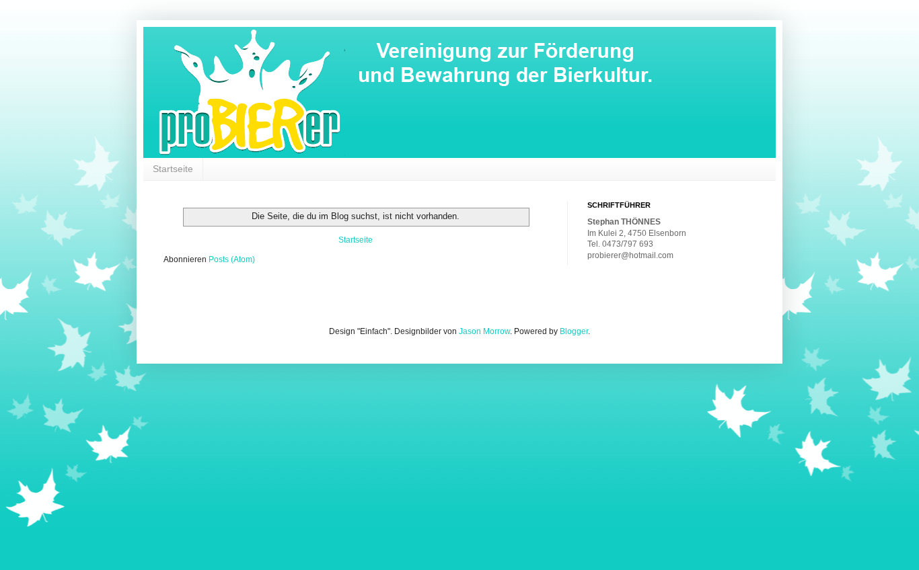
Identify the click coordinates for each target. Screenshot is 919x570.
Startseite (173, 168)
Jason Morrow (484, 331)
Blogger (574, 331)
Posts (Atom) (232, 259)
